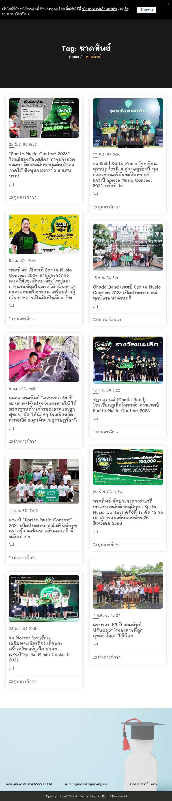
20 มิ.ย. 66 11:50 (107, 491)
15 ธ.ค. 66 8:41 (106, 277)
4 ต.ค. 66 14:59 (23, 388)
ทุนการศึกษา (25, 197)
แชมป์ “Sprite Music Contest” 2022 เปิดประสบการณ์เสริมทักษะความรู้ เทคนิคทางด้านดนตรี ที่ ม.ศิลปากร (43, 528)
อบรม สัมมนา (109, 319)
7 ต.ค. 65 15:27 (106, 615)
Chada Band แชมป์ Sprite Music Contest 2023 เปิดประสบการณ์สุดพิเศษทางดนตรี (127, 292)
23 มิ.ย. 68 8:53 (23, 144)
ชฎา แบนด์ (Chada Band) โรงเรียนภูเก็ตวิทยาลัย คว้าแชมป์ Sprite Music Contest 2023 (126, 405)
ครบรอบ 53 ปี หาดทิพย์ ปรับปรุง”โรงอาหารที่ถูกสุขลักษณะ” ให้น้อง (118, 630)
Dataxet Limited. (84, 796)
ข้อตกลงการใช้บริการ (143, 784)
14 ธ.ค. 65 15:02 (23, 510)
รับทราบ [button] (146, 10)
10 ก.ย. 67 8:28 (107, 154)
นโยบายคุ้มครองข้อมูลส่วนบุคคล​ (86, 784)
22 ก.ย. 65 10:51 (23, 628)
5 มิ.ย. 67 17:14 (22, 260)
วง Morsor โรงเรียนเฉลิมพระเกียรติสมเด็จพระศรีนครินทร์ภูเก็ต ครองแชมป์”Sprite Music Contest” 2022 (40, 649)
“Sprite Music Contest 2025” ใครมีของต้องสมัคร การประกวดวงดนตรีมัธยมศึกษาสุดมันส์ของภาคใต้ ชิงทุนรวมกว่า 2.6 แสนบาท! (42, 165)
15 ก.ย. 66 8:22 (106, 390)
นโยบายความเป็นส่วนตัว (99, 9)
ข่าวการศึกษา (25, 441)
